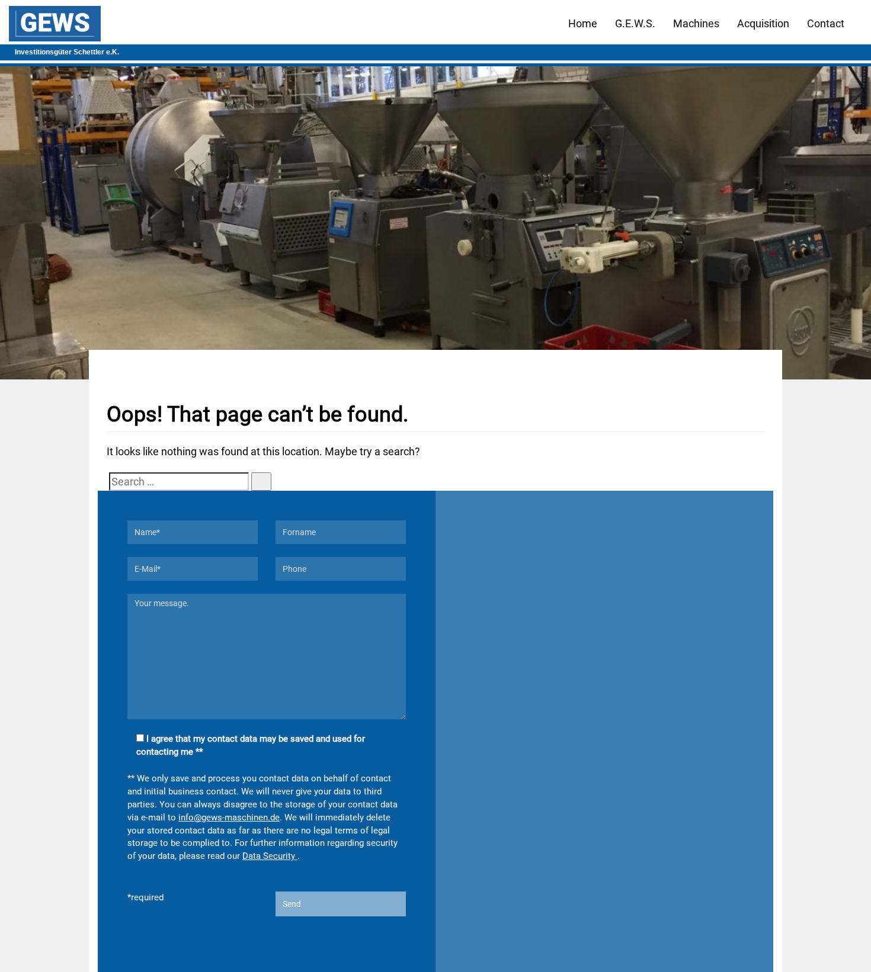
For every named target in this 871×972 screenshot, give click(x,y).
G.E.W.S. (635, 23)
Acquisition (763, 23)
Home (582, 23)
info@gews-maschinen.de (229, 817)
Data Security (269, 856)
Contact (825, 23)
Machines (696, 23)
